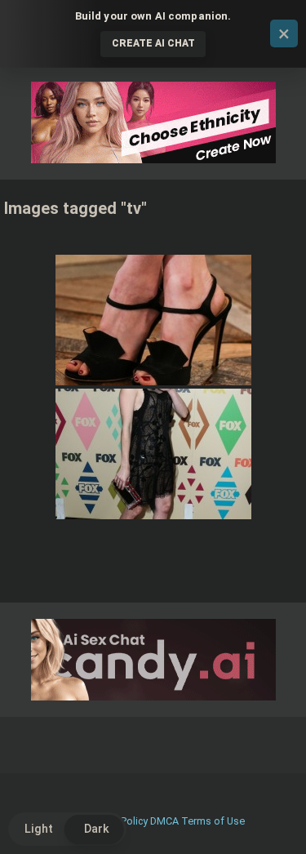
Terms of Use (213, 821)
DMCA (164, 821)
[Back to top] (276, 821)
